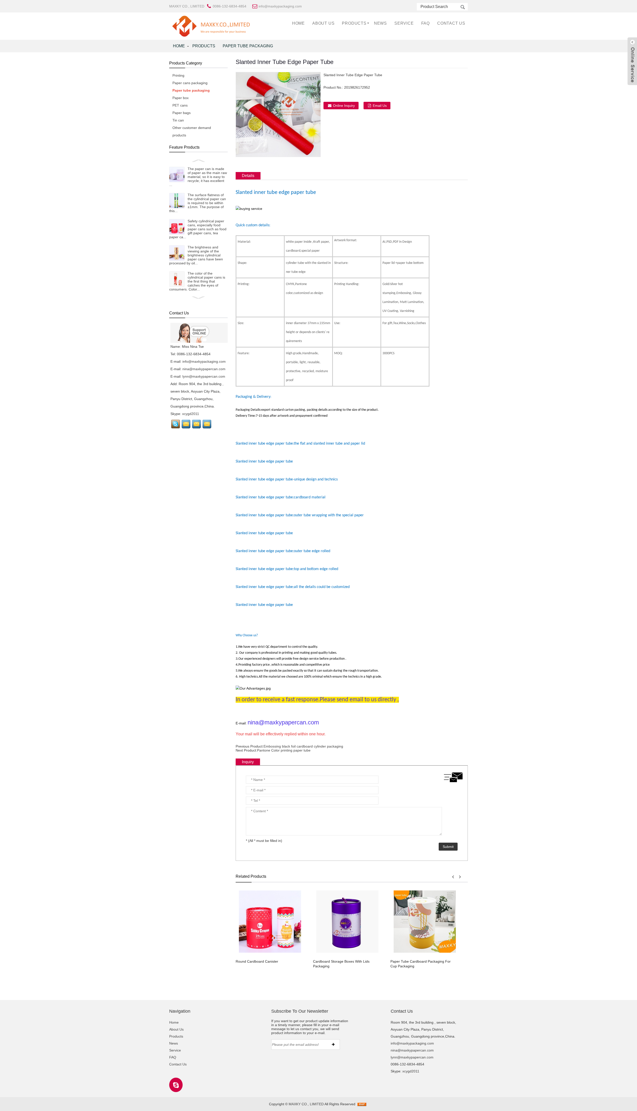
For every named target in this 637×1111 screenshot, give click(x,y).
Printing (178, 75)
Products (354, 23)
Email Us (380, 106)
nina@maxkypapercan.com (203, 369)
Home (298, 23)
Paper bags (181, 113)
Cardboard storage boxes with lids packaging (341, 963)
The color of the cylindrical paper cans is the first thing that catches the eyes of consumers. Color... (197, 281)
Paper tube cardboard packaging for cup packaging (420, 963)
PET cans (180, 105)
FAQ (425, 23)
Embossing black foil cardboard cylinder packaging (303, 746)
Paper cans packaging (190, 83)
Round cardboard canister (257, 961)
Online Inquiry (344, 106)
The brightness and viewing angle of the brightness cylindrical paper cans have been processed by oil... (196, 255)
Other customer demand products (191, 131)
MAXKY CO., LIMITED (186, 6)
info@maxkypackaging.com (204, 361)
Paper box (180, 98)
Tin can (178, 120)
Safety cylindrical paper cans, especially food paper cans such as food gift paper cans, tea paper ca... (197, 229)
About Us (323, 23)
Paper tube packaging (248, 46)
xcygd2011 (190, 414)
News (380, 23)
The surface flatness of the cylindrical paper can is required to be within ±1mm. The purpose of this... (197, 203)
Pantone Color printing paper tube (284, 750)
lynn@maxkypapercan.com (203, 376)
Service (404, 23)
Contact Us (451, 23)
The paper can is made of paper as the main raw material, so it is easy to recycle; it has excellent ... (198, 177)
